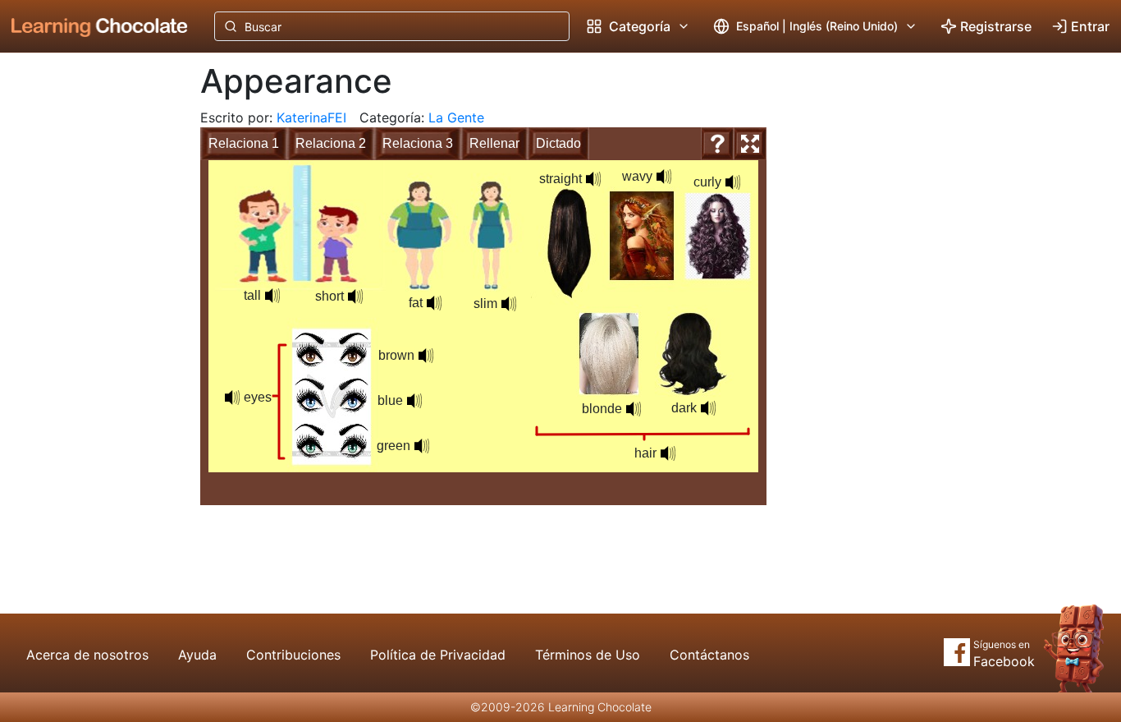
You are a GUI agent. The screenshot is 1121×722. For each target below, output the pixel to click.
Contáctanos (709, 654)
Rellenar (494, 143)
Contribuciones (293, 654)
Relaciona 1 (243, 143)
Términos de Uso (587, 654)
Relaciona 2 (330, 143)
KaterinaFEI (311, 117)
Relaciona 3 (417, 143)
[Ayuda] (717, 143)
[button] (272, 295)
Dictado (558, 143)
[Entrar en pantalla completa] (750, 143)
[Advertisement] (87, 324)
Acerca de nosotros (87, 654)
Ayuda (197, 654)
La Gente (456, 117)
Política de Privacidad (438, 654)
